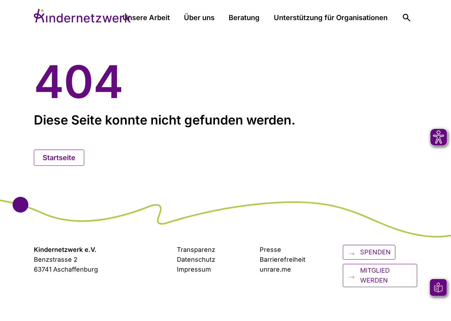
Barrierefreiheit (282, 259)
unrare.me (275, 269)
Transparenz (196, 249)
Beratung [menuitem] (244, 17)
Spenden (369, 252)
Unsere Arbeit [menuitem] (146, 17)
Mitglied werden (368, 275)
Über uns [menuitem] (199, 17)
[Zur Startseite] (82, 15)
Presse (270, 249)
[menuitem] (407, 18)
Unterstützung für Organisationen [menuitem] (331, 17)
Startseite (59, 157)
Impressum (194, 269)
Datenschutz (196, 259)
